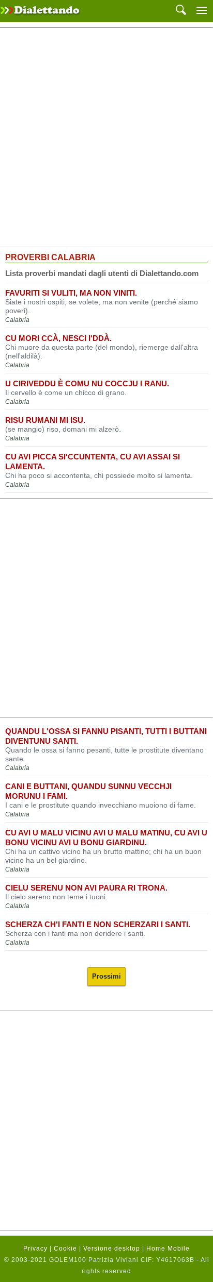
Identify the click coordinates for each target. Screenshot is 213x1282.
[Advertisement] (106, 137)
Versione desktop (111, 1248)
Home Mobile (168, 1248)
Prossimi (106, 976)
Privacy (35, 1248)
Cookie (65, 1248)
